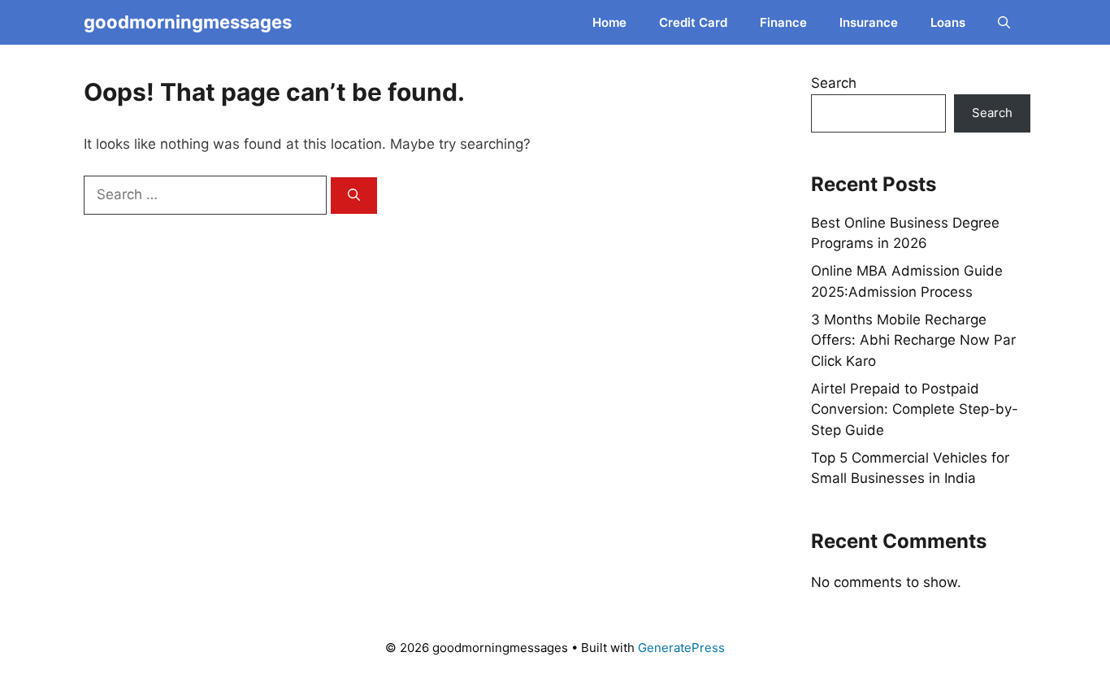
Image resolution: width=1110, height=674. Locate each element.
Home (609, 22)
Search (833, 83)
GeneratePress (681, 647)
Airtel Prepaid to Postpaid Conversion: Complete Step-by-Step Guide (914, 409)
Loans (947, 22)
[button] (1004, 22)
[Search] (354, 195)
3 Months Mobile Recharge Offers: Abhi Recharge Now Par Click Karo (913, 340)
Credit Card (693, 22)
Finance (783, 22)
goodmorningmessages (188, 22)
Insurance (868, 22)
